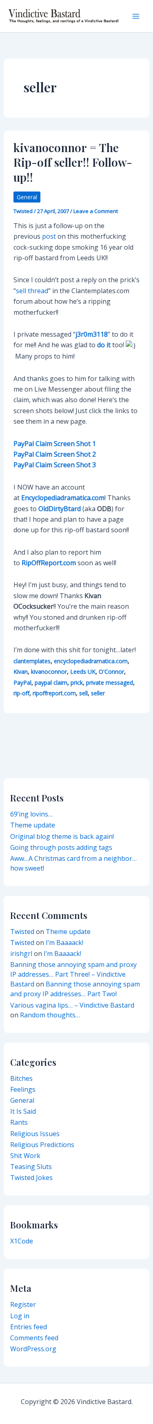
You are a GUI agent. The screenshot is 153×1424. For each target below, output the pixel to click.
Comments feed (34, 1337)
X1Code (21, 1241)
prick (77, 682)
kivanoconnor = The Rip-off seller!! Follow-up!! (72, 162)
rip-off (21, 693)
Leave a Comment (95, 211)
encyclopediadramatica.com (91, 661)
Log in (19, 1315)
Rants (19, 1122)
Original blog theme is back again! (62, 836)
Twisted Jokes (31, 1177)
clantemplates (32, 661)
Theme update (32, 825)
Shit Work (25, 1155)
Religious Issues (35, 1133)
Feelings (22, 1089)
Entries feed (28, 1326)
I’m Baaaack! (64, 942)
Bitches (21, 1078)
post (49, 236)
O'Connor (111, 671)
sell (83, 693)
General (27, 197)
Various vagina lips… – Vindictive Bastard (72, 1005)
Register (23, 1304)
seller (98, 693)
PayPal (22, 682)
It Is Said (23, 1111)
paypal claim (51, 682)
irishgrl (21, 953)
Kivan (20, 671)
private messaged (109, 682)
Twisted (22, 931)
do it (104, 344)
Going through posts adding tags (61, 847)
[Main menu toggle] (136, 16)
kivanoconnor (49, 671)
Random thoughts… (50, 1014)
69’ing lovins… (31, 814)
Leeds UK (82, 671)
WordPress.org (33, 1348)
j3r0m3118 (91, 334)
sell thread (32, 290)
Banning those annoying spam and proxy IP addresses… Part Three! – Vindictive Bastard (73, 974)
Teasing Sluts (31, 1166)
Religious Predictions (42, 1144)
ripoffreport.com (54, 693)
